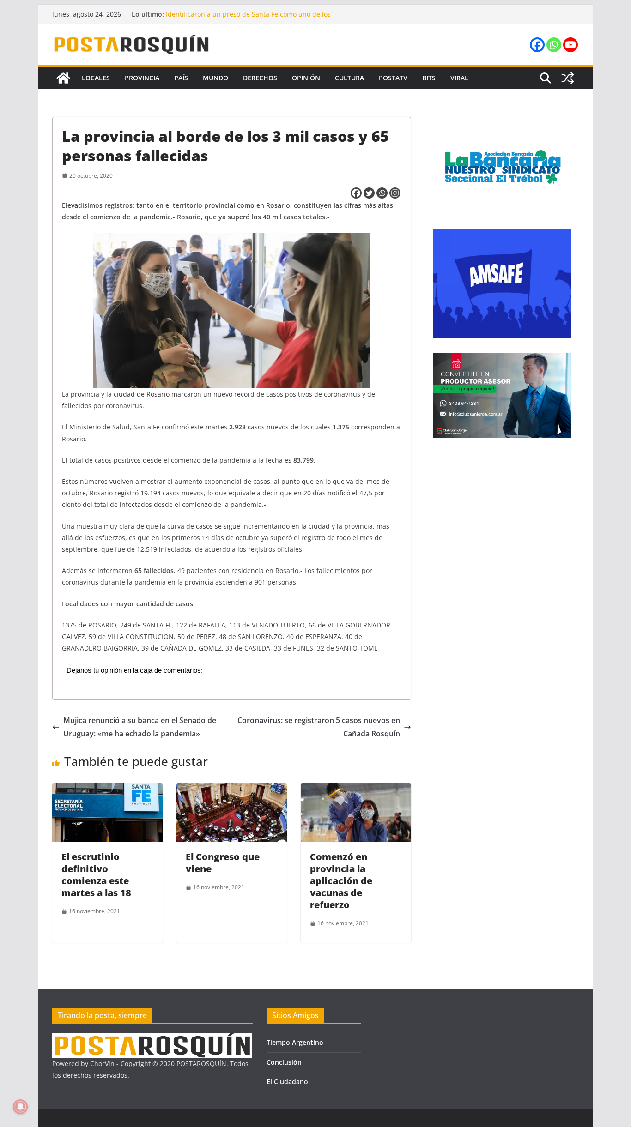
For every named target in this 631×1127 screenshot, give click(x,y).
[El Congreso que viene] (231, 790)
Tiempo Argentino (295, 1042)
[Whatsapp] (553, 44)
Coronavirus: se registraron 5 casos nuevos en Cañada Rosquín (318, 727)
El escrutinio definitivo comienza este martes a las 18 (96, 874)
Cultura (349, 77)
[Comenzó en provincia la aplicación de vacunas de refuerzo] (356, 790)
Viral (459, 77)
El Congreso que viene (223, 862)
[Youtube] (570, 44)
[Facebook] (537, 44)
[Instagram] (394, 193)
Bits (429, 77)
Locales (96, 77)
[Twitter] (369, 193)
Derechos (260, 77)
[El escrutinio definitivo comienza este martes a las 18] (107, 790)
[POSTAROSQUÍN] (63, 78)
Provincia (142, 77)
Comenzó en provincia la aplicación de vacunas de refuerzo (341, 880)
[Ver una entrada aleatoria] (568, 78)
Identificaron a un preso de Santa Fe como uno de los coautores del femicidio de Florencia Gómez (248, 19)
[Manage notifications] (20, 1106)
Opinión (306, 77)
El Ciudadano (287, 1081)
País (181, 77)
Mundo (215, 77)
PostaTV (393, 77)
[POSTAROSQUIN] (152, 1038)
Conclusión (284, 1062)
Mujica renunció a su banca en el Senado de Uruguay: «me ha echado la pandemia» (139, 727)
